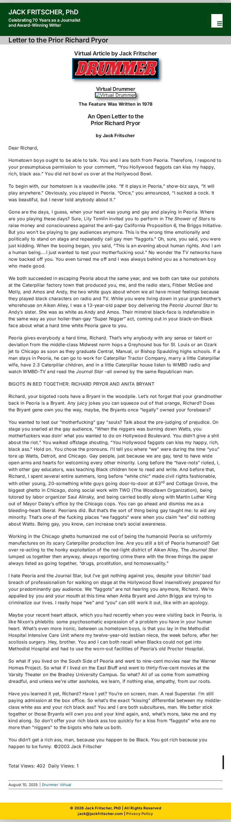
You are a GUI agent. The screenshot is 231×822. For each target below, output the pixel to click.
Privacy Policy (139, 813)
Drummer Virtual (56, 784)
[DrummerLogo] (115, 61)
